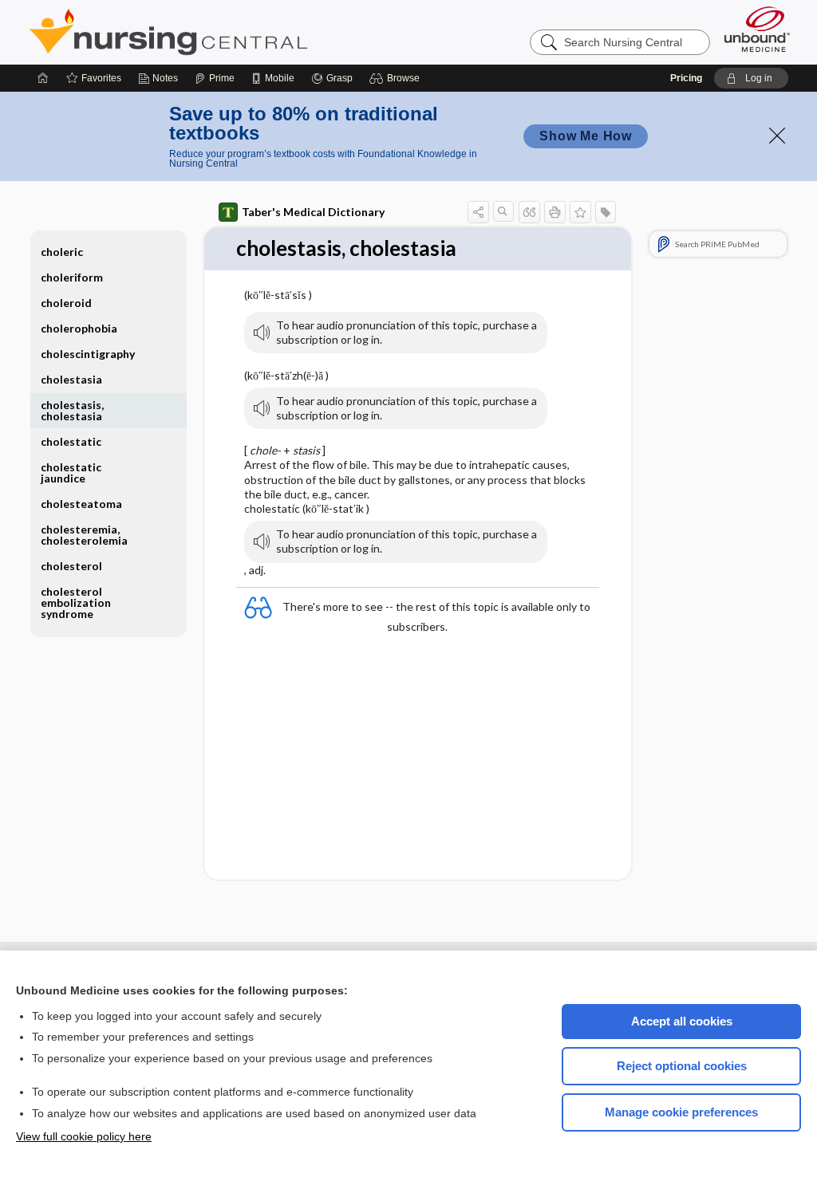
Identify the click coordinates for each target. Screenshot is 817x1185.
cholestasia (71, 379)
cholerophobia (79, 328)
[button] (396, 78)
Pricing (686, 78)
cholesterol (71, 566)
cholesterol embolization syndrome (76, 602)
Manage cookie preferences (681, 1112)
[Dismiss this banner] (777, 136)
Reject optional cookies (682, 1066)
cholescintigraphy (88, 353)
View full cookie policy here (84, 1136)
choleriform (72, 277)
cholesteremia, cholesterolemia (84, 534)
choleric (62, 251)
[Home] (43, 78)
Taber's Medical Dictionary (313, 211)
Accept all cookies (681, 1021)
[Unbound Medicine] (757, 29)
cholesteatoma (81, 503)
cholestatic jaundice (71, 472)
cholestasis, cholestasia (72, 410)
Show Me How (585, 136)
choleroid (66, 302)
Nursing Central (228, 32)
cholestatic (71, 441)
